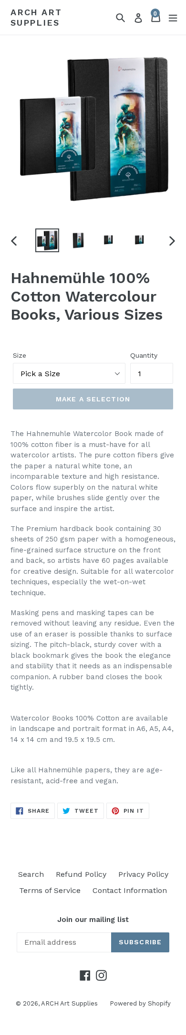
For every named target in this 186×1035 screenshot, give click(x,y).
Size (19, 355)
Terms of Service (50, 890)
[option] (47, 240)
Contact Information (130, 890)
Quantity (143, 355)
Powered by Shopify (140, 1003)
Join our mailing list (93, 919)
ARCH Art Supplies (36, 17)
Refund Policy (81, 874)
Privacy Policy (143, 874)
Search (31, 874)
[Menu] (172, 17)
